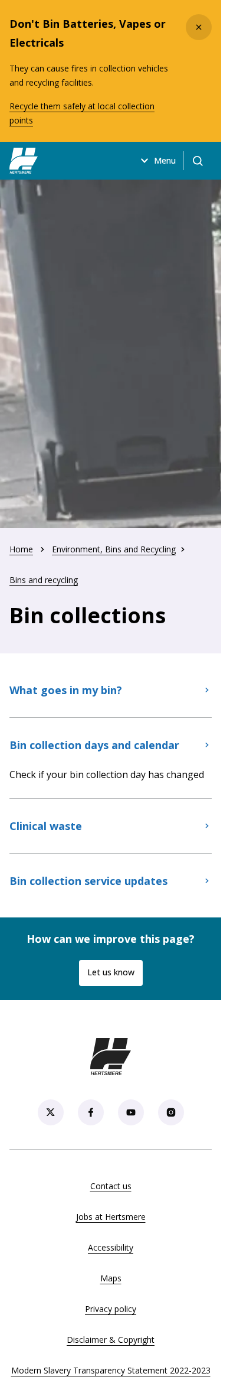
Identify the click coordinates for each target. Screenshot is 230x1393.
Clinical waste (45, 826)
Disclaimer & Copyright (111, 1339)
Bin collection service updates (88, 881)
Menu (165, 160)
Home (21, 549)
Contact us (111, 1186)
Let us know (110, 972)
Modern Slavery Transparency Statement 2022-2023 (111, 1370)
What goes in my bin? (65, 690)
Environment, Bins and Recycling (114, 549)
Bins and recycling (43, 579)
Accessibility (110, 1247)
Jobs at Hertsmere (111, 1216)
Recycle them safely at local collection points (82, 113)
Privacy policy (110, 1308)
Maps (110, 1278)
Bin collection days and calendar (94, 745)
